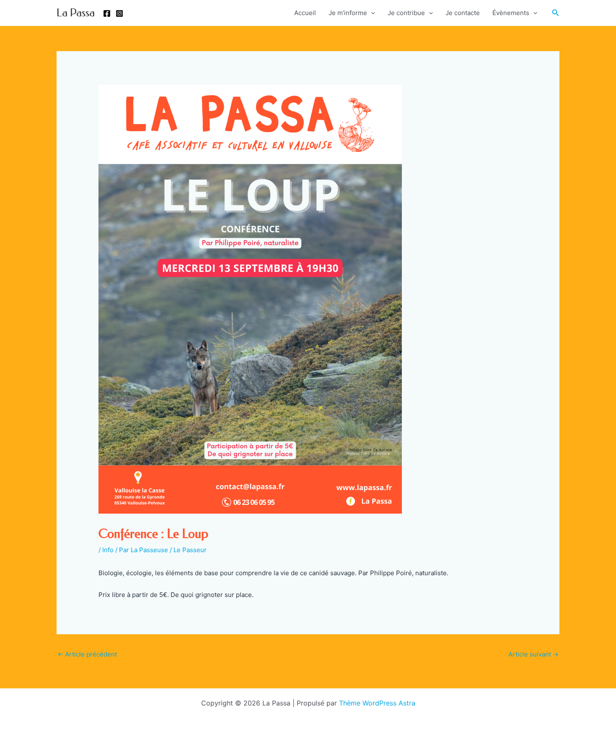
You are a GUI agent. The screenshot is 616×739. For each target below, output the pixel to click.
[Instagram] (119, 13)
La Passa (76, 12)
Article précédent (87, 654)
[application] (371, 13)
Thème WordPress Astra (377, 703)
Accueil (305, 13)
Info (108, 550)
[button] (555, 13)
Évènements (510, 13)
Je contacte (462, 13)
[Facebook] (107, 13)
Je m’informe (348, 13)
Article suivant (533, 654)
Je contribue (406, 13)
